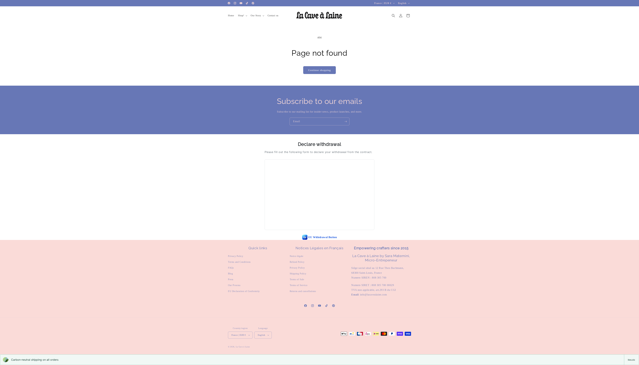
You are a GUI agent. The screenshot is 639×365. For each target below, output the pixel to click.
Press (230, 279)
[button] (242, 15)
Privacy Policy (235, 256)
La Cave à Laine (243, 347)
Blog (230, 273)
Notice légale (296, 256)
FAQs (231, 268)
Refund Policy (297, 262)
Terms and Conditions (239, 262)
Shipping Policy (298, 273)
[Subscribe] (345, 121)
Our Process (234, 285)
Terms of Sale (297, 279)
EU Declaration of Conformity (244, 291)
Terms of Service (299, 285)
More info (631, 360)
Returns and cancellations (303, 291)
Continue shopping (319, 70)
